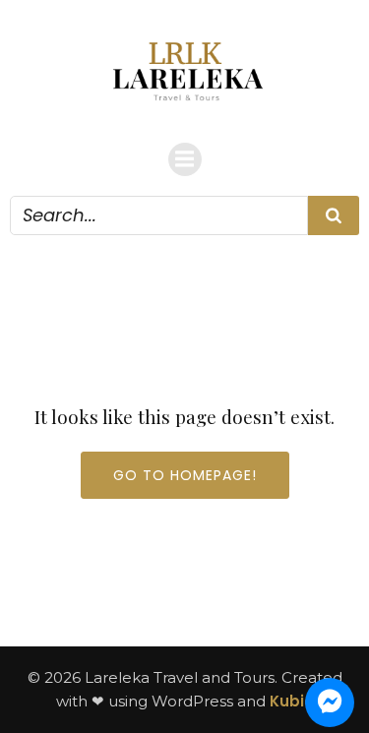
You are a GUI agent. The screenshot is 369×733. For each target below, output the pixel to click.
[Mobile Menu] (185, 159)
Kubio (292, 701)
